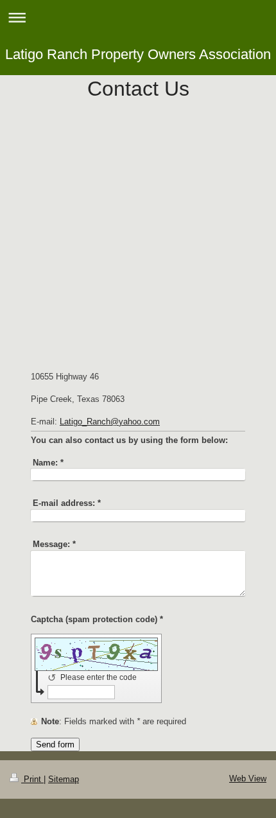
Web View (247, 778)
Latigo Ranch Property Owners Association (138, 54)
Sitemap (63, 779)
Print (32, 779)
